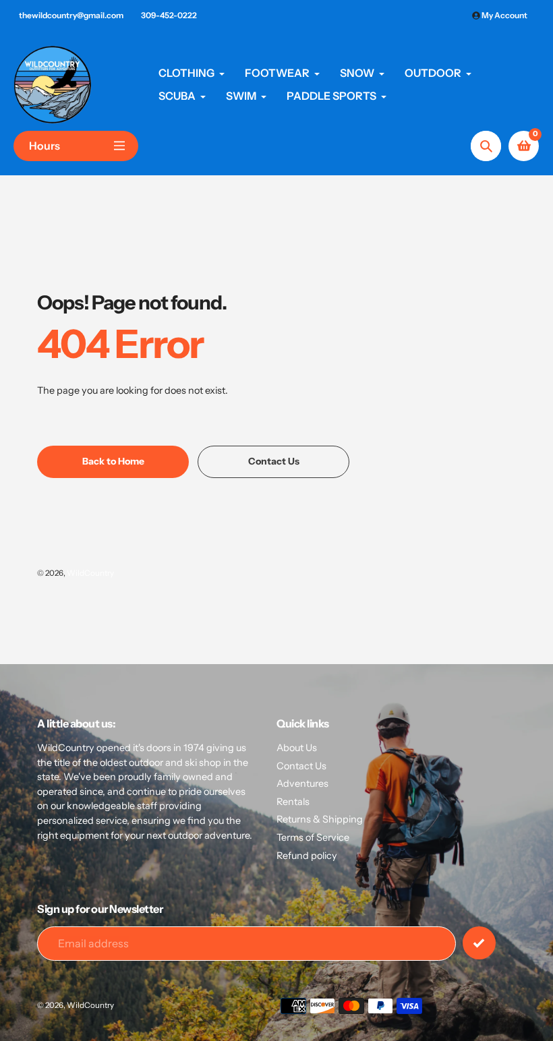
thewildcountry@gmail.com (71, 15)
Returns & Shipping (319, 819)
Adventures (302, 783)
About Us (296, 748)
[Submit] (479, 942)
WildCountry (90, 573)
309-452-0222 (169, 15)
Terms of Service (312, 837)
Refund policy (306, 856)
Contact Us (301, 766)
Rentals (293, 802)
